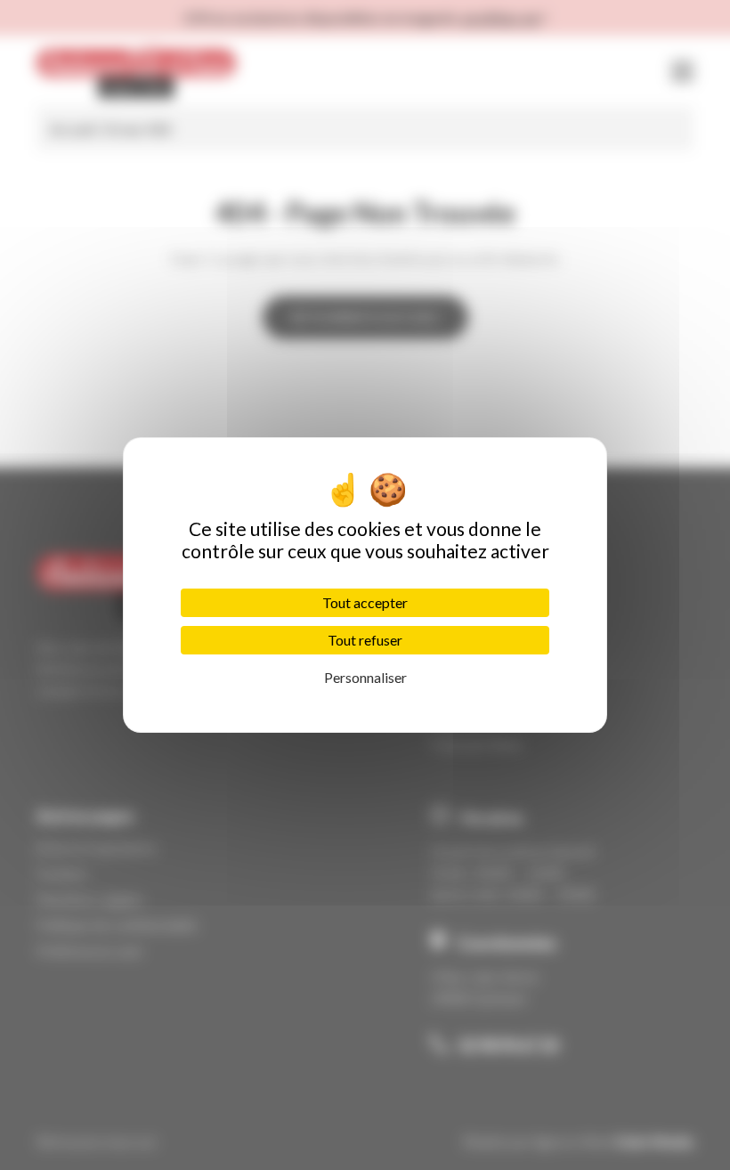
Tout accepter (365, 602)
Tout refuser (365, 639)
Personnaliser (365, 677)
